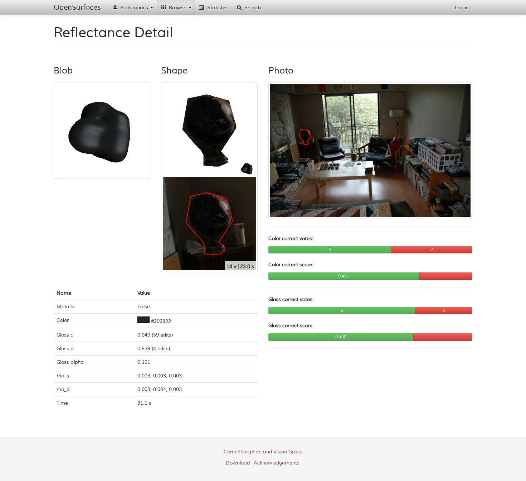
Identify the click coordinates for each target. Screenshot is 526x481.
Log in (462, 8)
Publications (134, 8)
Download (238, 463)
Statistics (217, 8)
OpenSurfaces (77, 7)
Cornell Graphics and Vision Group (263, 452)
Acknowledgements (276, 463)
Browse (177, 8)
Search (252, 8)
